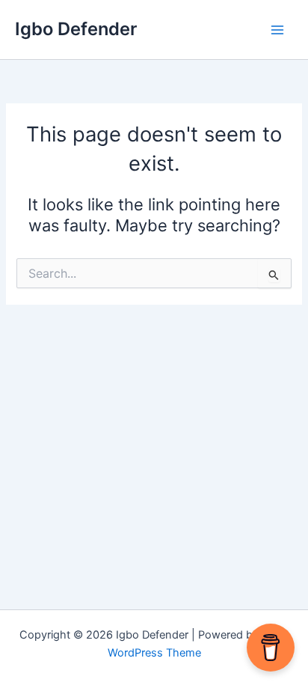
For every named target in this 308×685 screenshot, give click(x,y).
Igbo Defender (76, 29)
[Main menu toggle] (277, 30)
